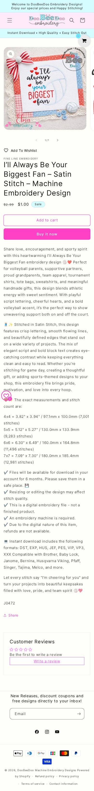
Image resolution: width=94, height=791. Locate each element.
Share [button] (13, 615)
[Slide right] (57, 140)
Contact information (63, 783)
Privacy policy (69, 776)
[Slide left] (36, 140)
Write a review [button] (47, 661)
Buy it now (47, 234)
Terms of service (33, 783)
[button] (9, 20)
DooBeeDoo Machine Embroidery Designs (46, 770)
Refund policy (44, 776)
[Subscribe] (79, 713)
